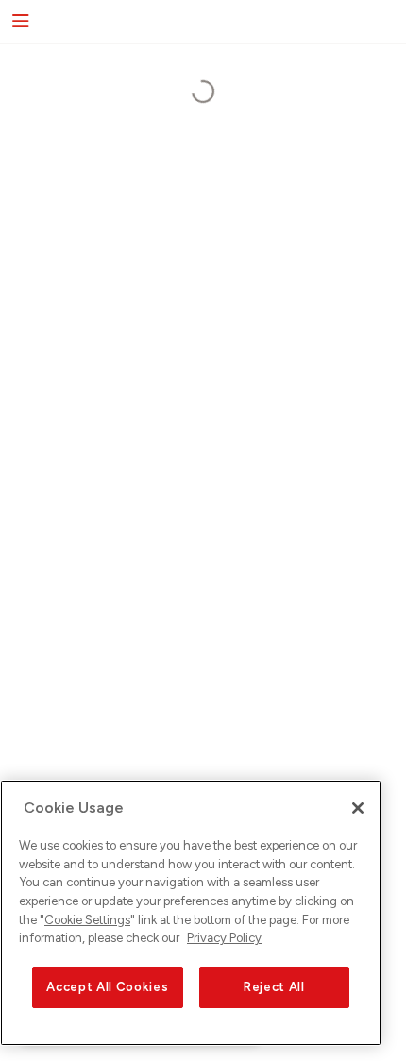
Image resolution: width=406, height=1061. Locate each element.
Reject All (274, 987)
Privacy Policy (224, 938)
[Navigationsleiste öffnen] (19, 21)
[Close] (358, 808)
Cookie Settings (87, 920)
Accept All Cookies (107, 987)
